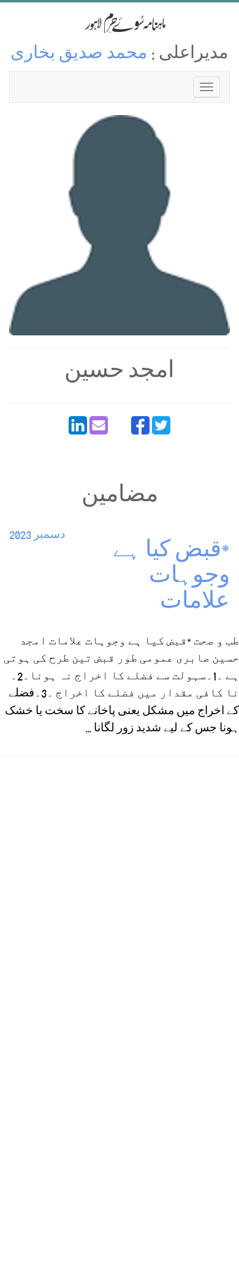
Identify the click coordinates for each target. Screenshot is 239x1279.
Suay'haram (119, 23)
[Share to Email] (98, 425)
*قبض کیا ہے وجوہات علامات (171, 578)
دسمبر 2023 (37, 535)
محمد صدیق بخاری (79, 55)
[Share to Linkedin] (78, 425)
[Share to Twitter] (161, 425)
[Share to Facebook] (140, 425)
